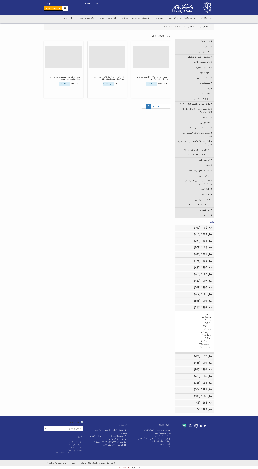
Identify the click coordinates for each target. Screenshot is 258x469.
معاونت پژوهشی (203, 73)
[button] (53, 8)
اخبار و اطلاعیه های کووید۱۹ (199, 155)
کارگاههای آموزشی (203, 176)
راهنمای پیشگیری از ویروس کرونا (197, 149)
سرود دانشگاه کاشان (163, 433)
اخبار (197, 27)
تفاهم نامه (206, 194)
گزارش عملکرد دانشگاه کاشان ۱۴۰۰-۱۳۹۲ (194, 104)
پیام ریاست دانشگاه (202, 62)
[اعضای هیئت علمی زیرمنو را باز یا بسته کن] (76, 18)
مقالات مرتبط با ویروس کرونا (198, 128)
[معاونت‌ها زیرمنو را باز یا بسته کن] (152, 18)
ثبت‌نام (87, 3)
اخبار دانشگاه (186, 27)
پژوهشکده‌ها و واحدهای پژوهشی (135, 18)
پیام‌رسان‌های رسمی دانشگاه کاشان (157, 430)
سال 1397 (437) (203, 281)
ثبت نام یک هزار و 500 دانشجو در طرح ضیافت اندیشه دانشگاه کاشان (108, 78)
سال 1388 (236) (203, 383)
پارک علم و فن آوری (108, 18)
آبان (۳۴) (207, 326)
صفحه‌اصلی (207, 27)
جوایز (208, 165)
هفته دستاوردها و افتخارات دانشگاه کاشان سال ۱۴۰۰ (197, 111)
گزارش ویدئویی (204, 52)
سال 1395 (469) (203, 294)
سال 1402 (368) (203, 248)
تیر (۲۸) (207, 338)
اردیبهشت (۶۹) (204, 344)
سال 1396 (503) (203, 288)
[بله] (184, 426)
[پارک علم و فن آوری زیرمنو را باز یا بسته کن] (97, 18)
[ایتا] (190, 426)
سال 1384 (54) (204, 410)
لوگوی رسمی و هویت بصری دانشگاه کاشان (154, 438)
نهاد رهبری (68, 18)
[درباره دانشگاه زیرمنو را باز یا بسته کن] (198, 18)
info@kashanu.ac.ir (98, 436)
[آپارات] (196, 426)
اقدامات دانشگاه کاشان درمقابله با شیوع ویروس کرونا (195, 143)
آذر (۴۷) (207, 323)
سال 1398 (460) (203, 274)
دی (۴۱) (207, 320)
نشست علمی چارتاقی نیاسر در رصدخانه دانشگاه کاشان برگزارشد (152, 78)
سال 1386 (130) (203, 396)
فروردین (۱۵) (205, 347)
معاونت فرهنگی (203, 78)
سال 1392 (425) (203, 356)
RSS (169, 447)
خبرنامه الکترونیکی (202, 199)
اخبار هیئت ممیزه (203, 67)
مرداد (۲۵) (206, 335)
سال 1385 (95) (204, 403)
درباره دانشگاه (206, 18)
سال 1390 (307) (203, 370)
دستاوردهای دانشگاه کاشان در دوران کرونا (196, 134)
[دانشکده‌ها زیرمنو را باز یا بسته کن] (166, 18)
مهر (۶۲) (207, 329)
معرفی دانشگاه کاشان (162, 435)
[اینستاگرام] (205, 426)
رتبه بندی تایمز (204, 160)
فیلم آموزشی (205, 123)
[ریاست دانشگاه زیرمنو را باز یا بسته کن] (180, 18)
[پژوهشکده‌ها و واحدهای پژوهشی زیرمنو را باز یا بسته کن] (119, 18)
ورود (97, 3)
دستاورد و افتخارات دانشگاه (199, 57)
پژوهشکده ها (204, 83)
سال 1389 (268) (203, 376)
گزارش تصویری (204, 189)
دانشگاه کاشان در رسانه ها (199, 170)
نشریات (207, 215)
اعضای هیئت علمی (87, 18)
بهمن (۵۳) (206, 317)
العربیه (50, 3)
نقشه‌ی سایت (165, 444)
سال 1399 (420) (203, 268)
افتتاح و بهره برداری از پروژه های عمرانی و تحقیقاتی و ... (195, 182)
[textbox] (64, 428)
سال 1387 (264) (203, 390)
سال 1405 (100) (203, 228)
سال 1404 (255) (203, 234)
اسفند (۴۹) (206, 314)
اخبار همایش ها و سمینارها (199, 205)
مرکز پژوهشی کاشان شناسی (199, 99)
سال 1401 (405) (203, 254)
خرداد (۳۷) (206, 341)
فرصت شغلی (205, 93)
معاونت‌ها (159, 18)
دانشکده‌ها (173, 18)
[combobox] (63, 428)
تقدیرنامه (206, 117)
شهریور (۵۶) (206, 332)
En (56, 3)
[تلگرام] (201, 426)
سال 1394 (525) (203, 301)
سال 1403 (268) (203, 241)
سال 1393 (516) (203, 308)
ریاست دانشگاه (189, 18)
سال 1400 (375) (203, 261)
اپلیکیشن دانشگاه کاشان (161, 441)
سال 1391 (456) (203, 363)
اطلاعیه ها (206, 46)
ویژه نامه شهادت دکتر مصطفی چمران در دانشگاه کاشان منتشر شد (65, 78)
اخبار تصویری (204, 210)
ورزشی (207, 88)
